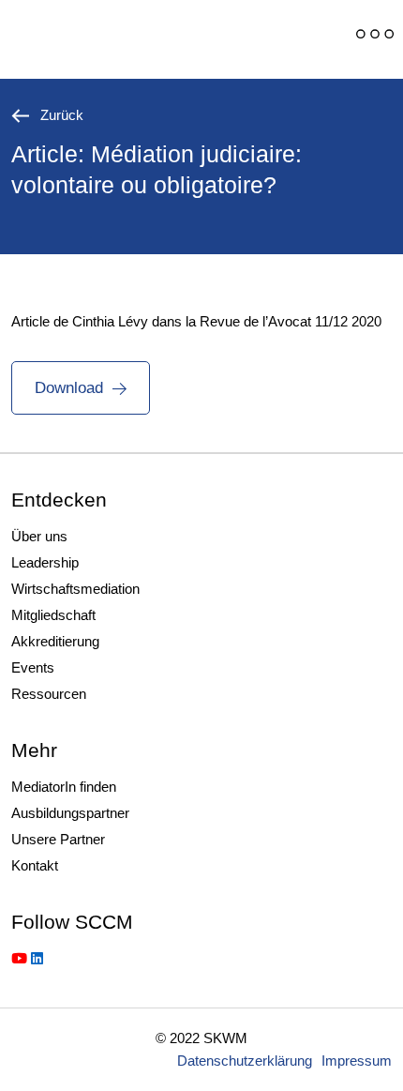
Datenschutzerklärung (244, 1060)
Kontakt (34, 865)
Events (32, 667)
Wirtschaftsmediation (75, 589)
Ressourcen (48, 694)
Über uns (39, 536)
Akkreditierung (55, 641)
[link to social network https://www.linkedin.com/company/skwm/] (37, 958)
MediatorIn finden (63, 787)
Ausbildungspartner (70, 813)
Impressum (356, 1060)
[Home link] (136, 39)
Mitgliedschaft (53, 615)
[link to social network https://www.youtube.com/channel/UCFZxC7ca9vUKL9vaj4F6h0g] (19, 958)
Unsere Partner (58, 839)
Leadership (45, 562)
